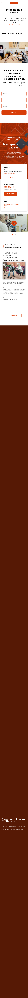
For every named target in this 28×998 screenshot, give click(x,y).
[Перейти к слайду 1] (12, 234)
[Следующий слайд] (27, 223)
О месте (10, 177)
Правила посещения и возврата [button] (12, 207)
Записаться (14, 315)
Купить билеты (11, 193)
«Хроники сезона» (14, 24)
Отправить (14, 112)
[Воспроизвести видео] (14, 223)
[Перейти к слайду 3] (15, 234)
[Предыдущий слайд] (0, 223)
